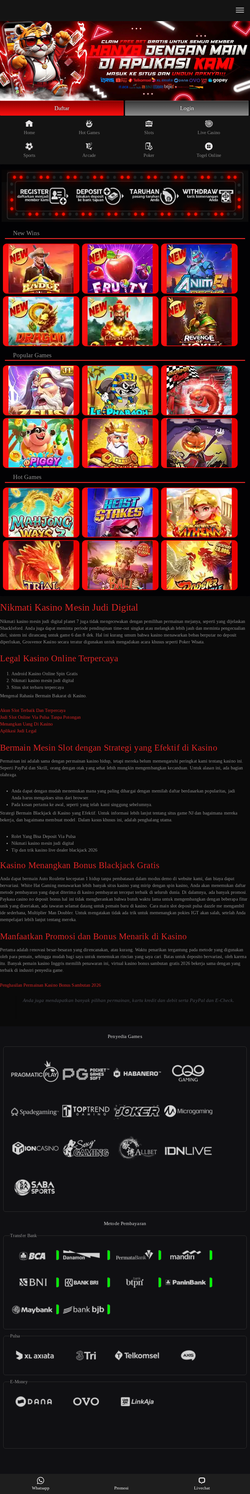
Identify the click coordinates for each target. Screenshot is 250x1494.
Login (187, 108)
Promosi (121, 1488)
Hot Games (89, 132)
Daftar (62, 108)
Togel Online (209, 155)
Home (29, 132)
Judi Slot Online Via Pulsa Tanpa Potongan (40, 717)
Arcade (89, 155)
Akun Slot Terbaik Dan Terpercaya (32, 710)
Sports (29, 155)
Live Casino (209, 132)
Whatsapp (41, 1488)
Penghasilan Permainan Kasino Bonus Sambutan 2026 (50, 985)
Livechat (202, 1488)
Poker (149, 155)
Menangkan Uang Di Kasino (26, 724)
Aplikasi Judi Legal (18, 730)
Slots (149, 132)
